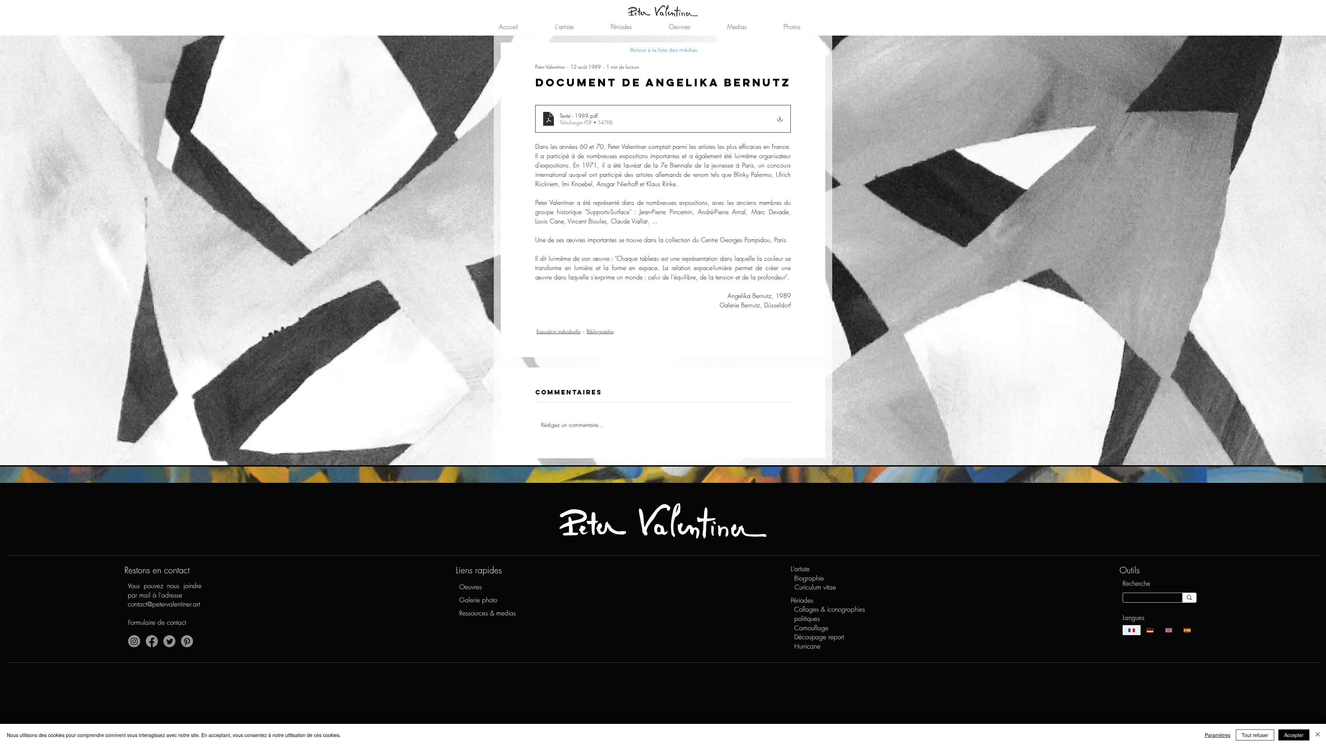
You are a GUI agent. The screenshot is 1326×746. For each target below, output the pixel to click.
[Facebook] (152, 641)
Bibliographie (600, 331)
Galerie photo (478, 599)
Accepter (1294, 734)
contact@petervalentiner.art (164, 604)
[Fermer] (1318, 734)
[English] (1168, 630)
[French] (1132, 630)
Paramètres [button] (1217, 734)
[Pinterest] (187, 641)
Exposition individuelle (558, 331)
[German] (1150, 630)
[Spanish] (1187, 630)
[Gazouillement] (169, 641)
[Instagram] (134, 641)
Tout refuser (1255, 734)
